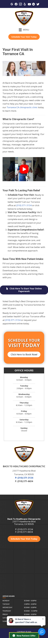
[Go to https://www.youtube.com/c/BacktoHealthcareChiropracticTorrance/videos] (29, 4)
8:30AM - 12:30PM (30, 611)
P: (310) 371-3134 (24, 477)
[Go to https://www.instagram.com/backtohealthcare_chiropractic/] (20, 4)
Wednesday (7, 607)
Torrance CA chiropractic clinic (22, 107)
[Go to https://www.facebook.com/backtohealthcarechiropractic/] (16, 4)
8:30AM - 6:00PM (30, 600)
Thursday (7, 611)
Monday (6, 600)
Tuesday (6, 604)
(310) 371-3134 (24, 205)
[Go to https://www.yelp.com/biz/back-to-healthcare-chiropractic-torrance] (24, 4)
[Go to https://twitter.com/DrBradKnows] (37, 4)
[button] (24, 169)
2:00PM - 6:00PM (30, 604)
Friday (5, 614)
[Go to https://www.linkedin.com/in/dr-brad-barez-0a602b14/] (33, 4)
